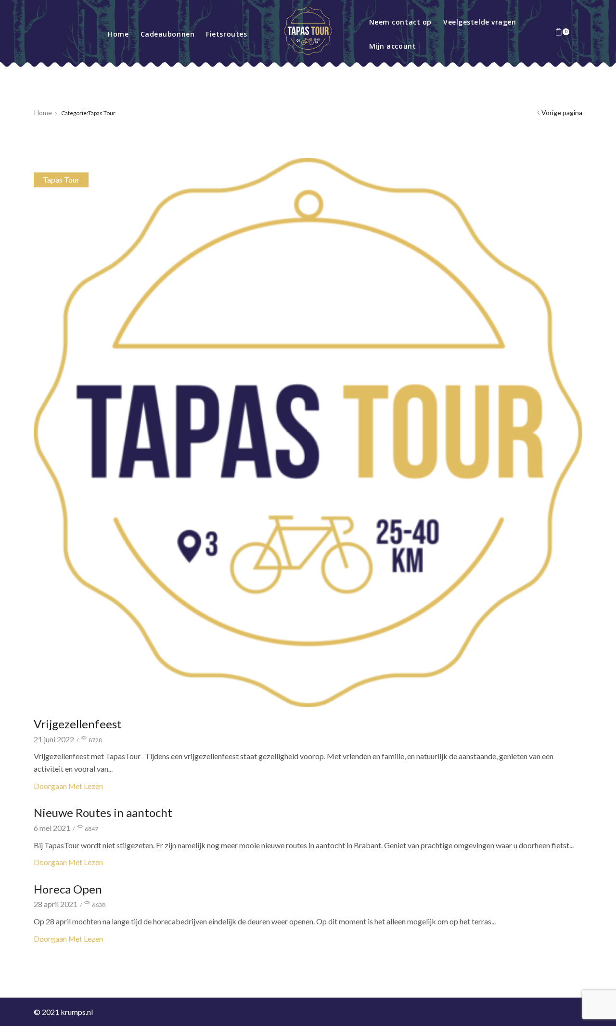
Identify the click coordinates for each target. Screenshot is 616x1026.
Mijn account (392, 46)
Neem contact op (400, 21)
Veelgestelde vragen (479, 21)
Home (118, 34)
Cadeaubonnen (168, 34)
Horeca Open (68, 889)
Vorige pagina (561, 112)
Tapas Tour (61, 179)
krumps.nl (77, 1011)
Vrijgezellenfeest (78, 724)
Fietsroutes (226, 34)
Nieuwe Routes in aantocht (103, 812)
